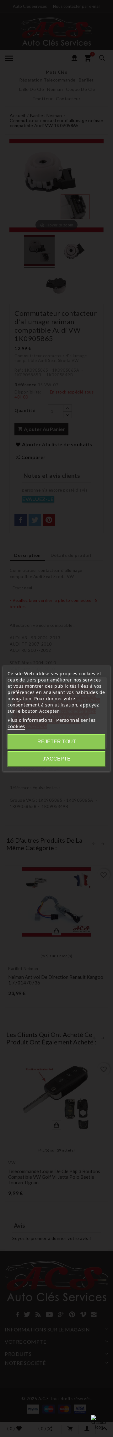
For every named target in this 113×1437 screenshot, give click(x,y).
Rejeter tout (56, 741)
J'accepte (57, 758)
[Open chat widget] (99, 1423)
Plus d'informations (30, 720)
